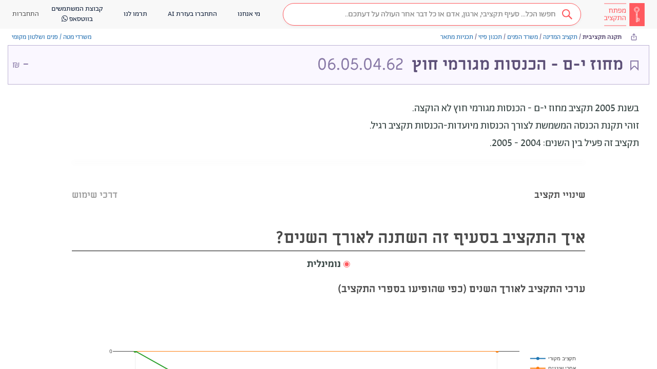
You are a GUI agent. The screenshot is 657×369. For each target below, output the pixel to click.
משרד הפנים (522, 37)
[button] (432, 14)
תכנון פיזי (490, 37)
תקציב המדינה (560, 37)
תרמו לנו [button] (135, 14)
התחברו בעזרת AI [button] (192, 14)
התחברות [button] (25, 14)
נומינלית (324, 264)
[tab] (559, 182)
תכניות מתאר (456, 37)
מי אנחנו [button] (249, 14)
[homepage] (624, 14)
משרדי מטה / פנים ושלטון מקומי (51, 37)
